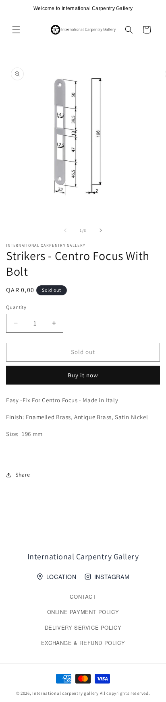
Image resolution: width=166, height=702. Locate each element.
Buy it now (83, 375)
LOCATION (61, 577)
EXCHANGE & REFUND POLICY (83, 643)
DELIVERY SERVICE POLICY (83, 627)
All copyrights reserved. (125, 693)
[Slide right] (101, 230)
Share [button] (22, 474)
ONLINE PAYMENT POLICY (83, 612)
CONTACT (83, 596)
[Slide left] (65, 230)
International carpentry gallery (65, 693)
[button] (16, 30)
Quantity (16, 307)
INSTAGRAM (111, 577)
